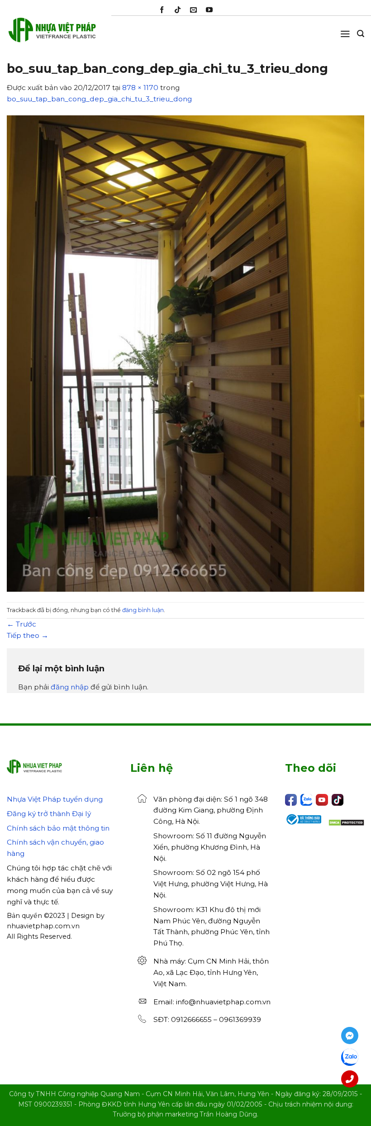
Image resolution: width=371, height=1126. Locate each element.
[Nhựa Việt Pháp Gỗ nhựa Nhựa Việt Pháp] (52, 34)
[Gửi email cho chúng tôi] (193, 10)
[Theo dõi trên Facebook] (161, 10)
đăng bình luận (143, 610)
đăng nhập (70, 687)
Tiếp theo (27, 635)
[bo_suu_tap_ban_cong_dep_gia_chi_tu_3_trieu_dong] (185, 353)
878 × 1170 (140, 87)
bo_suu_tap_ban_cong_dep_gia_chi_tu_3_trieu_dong (99, 99)
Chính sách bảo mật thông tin (58, 828)
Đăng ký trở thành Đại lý (49, 813)
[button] (345, 34)
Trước (21, 624)
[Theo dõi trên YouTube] (209, 10)
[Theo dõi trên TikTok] (177, 10)
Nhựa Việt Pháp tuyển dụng (55, 799)
